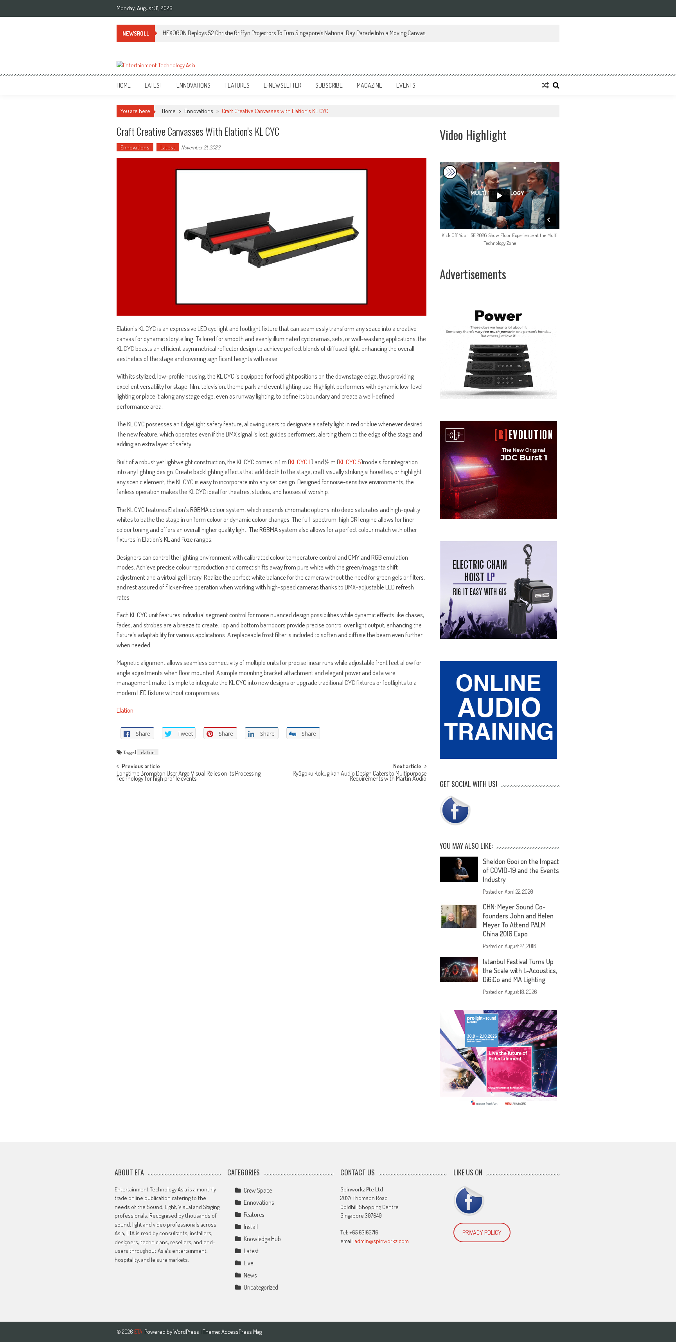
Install (251, 1227)
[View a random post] (545, 85)
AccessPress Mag (241, 1331)
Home (124, 85)
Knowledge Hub (262, 1239)
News (250, 1275)
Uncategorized (261, 1287)
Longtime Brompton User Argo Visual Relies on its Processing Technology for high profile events (189, 776)
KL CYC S (350, 462)
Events (405, 85)
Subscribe (329, 85)
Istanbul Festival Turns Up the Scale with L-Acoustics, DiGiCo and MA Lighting (520, 970)
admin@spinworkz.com (382, 1241)
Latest (153, 85)
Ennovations (193, 85)
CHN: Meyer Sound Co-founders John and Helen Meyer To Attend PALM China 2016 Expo (518, 920)
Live (248, 1263)
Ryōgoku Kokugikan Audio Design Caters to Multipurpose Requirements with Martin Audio (359, 776)
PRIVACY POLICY (482, 1232)
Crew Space (258, 1190)
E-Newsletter (282, 85)
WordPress (186, 1331)
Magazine (369, 85)
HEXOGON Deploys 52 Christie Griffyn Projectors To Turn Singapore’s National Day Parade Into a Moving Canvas (294, 33)
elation (148, 752)
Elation (125, 710)
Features (237, 85)
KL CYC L (300, 462)
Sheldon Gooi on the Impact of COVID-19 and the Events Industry (521, 870)
